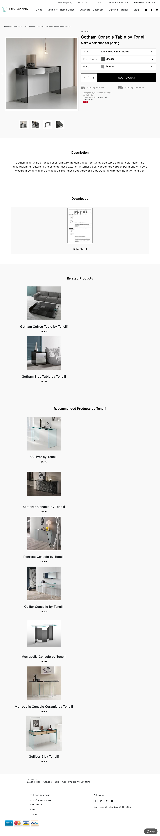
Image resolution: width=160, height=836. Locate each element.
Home (6, 26)
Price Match (84, 2)
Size (106, 51)
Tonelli (85, 31)
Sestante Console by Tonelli (44, 507)
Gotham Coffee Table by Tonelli (44, 326)
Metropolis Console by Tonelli (44, 656)
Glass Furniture (30, 26)
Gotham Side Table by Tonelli (44, 376)
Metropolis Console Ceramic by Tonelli (44, 706)
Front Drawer (98, 59)
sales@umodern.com (117, 2)
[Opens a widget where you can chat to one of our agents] (151, 831)
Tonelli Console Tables (62, 26)
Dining (51, 9)
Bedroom (98, 9)
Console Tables (16, 26)
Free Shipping (65, 2)
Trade (98, 2)
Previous (2, 73)
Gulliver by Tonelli (43, 457)
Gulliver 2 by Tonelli (44, 756)
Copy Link (102, 97)
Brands (124, 9)
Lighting (113, 9)
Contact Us (36, 805)
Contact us (88, 99)
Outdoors (85, 9)
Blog (136, 9)
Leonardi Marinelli (45, 26)
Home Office (67, 9)
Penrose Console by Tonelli (43, 557)
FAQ (32, 809)
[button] (151, 9)
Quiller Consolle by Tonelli (44, 607)
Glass (98, 66)
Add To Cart (126, 77)
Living (39, 9)
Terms (33, 814)
